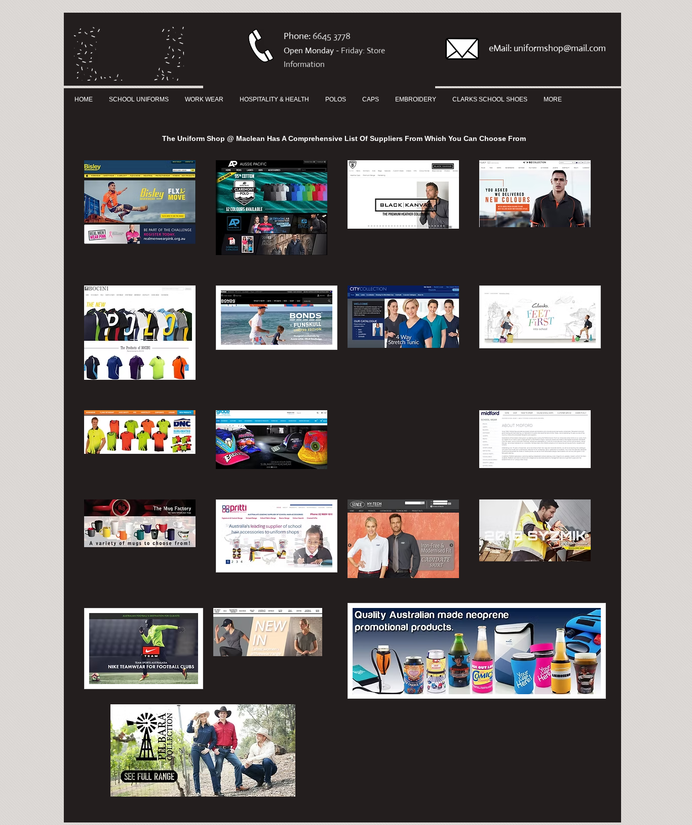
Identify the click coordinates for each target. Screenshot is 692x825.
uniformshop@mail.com (560, 48)
